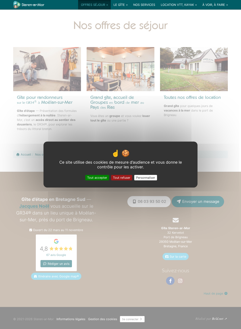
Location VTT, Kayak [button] (178, 5)
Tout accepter (97, 177)
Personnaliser (145, 177)
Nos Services (144, 5)
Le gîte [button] (120, 5)
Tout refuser (121, 177)
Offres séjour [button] (93, 5)
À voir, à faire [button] (214, 5)
